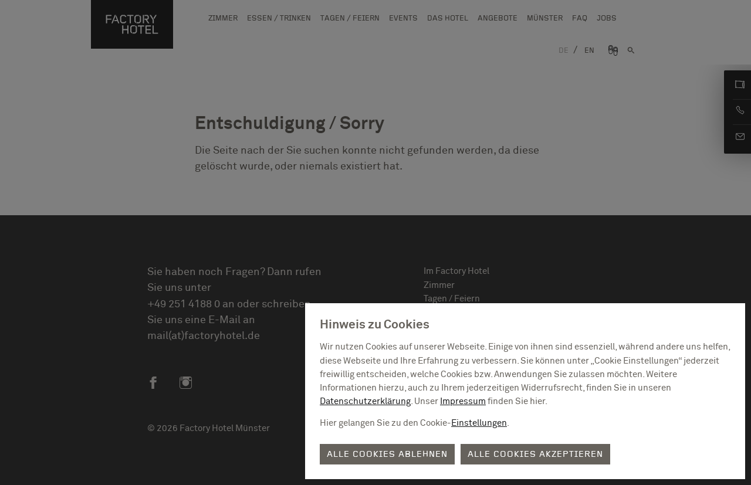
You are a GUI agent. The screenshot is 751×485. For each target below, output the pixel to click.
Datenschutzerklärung (365, 401)
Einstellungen (479, 423)
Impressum (463, 401)
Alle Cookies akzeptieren (535, 454)
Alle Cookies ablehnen (387, 454)
